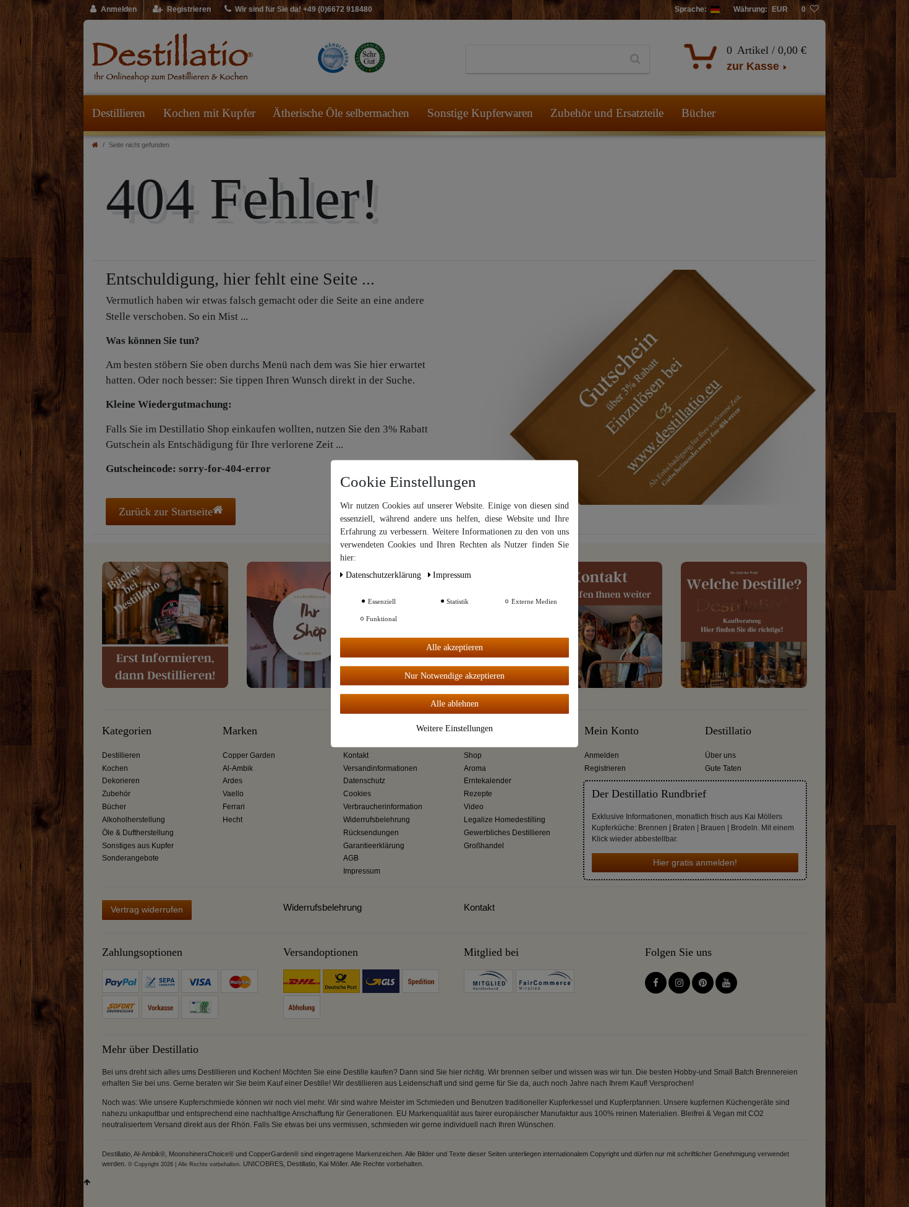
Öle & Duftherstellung (138, 832)
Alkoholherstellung (133, 819)
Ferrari (234, 806)
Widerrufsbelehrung (376, 819)
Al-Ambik (238, 768)
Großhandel (484, 845)
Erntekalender (487, 780)
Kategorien (127, 731)
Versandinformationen (380, 768)
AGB (351, 858)
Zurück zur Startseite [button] (166, 511)
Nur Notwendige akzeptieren (454, 675)
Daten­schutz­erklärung (385, 574)
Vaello (233, 793)
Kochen (115, 768)
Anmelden (601, 755)
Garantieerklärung (373, 845)
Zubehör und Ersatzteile (607, 112)
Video (474, 806)
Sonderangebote (130, 858)
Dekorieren (121, 780)
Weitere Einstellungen (454, 727)
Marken (240, 731)
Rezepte (478, 793)
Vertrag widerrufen (147, 909)
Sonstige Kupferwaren (480, 112)
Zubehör (116, 793)
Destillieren (118, 112)
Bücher (698, 112)
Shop (473, 755)
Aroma (475, 768)
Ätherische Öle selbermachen (341, 112)
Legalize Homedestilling (504, 819)
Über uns (720, 755)
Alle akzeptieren (454, 646)
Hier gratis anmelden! (695, 862)
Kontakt (356, 755)
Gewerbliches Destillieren (507, 832)
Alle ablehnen (454, 703)
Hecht (232, 819)
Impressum (361, 871)
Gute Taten (723, 768)
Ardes (232, 780)
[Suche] (635, 59)
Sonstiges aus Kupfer (138, 845)
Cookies (357, 793)
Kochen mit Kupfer (209, 112)
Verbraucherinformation (382, 806)
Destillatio (728, 731)
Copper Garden (249, 755)
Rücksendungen (371, 832)
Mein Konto (611, 731)
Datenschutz (364, 780)
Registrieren (605, 768)
